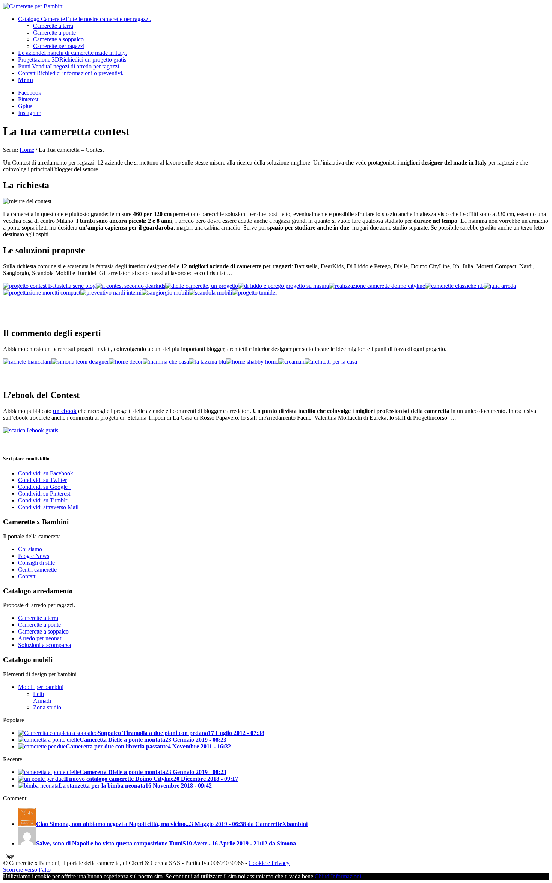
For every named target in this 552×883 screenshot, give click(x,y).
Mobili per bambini (40, 687)
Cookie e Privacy (269, 863)
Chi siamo (30, 549)
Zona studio (47, 707)
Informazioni (346, 876)
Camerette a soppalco (43, 631)
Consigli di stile (36, 562)
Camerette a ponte (39, 624)
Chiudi (323, 876)
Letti (38, 694)
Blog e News (33, 556)
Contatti (27, 576)
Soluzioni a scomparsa (44, 645)
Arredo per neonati (40, 638)
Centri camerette (37, 569)
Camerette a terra (38, 618)
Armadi (42, 700)
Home (27, 150)
